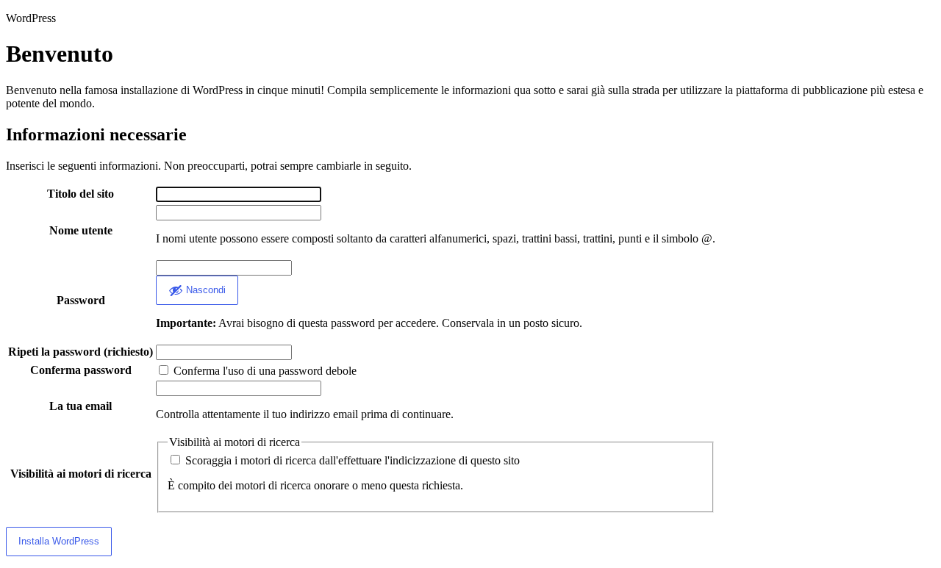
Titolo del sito (80, 193)
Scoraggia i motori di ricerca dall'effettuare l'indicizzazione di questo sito (351, 460)
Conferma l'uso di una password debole (264, 370)
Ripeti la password (80, 351)
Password (81, 300)
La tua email (80, 406)
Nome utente (80, 230)
